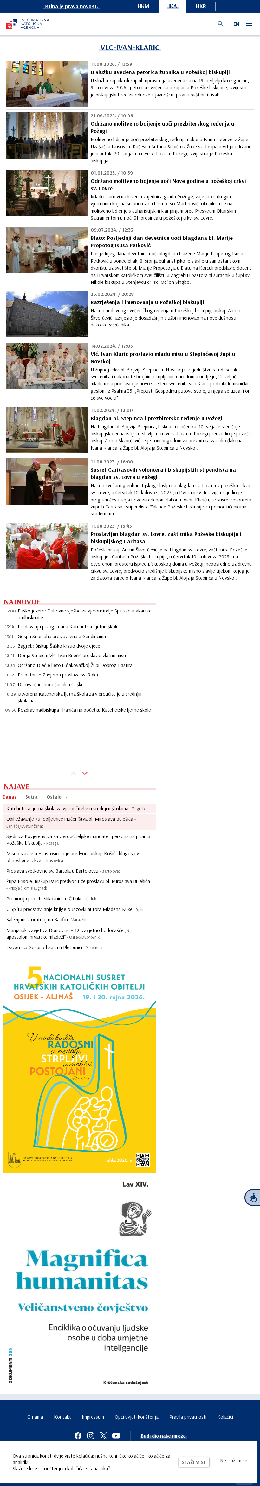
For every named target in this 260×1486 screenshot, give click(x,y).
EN (236, 24)
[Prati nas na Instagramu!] (90, 1435)
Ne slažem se (233, 1460)
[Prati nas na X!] (103, 1435)
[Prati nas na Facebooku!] (78, 1435)
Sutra (31, 796)
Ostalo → (57, 796)
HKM (143, 5)
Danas (9, 796)
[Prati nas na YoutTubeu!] (116, 1435)
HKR (201, 5)
